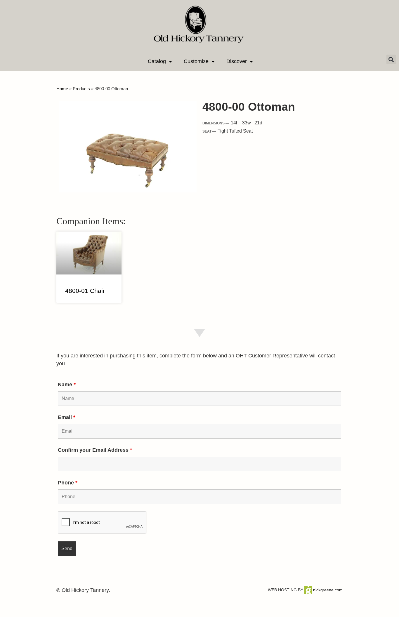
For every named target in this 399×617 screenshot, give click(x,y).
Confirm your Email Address (95, 450)
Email (66, 417)
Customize (196, 61)
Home (62, 88)
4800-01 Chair (85, 290)
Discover (236, 61)
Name (67, 384)
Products (81, 88)
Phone (67, 483)
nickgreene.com (327, 590)
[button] (391, 59)
